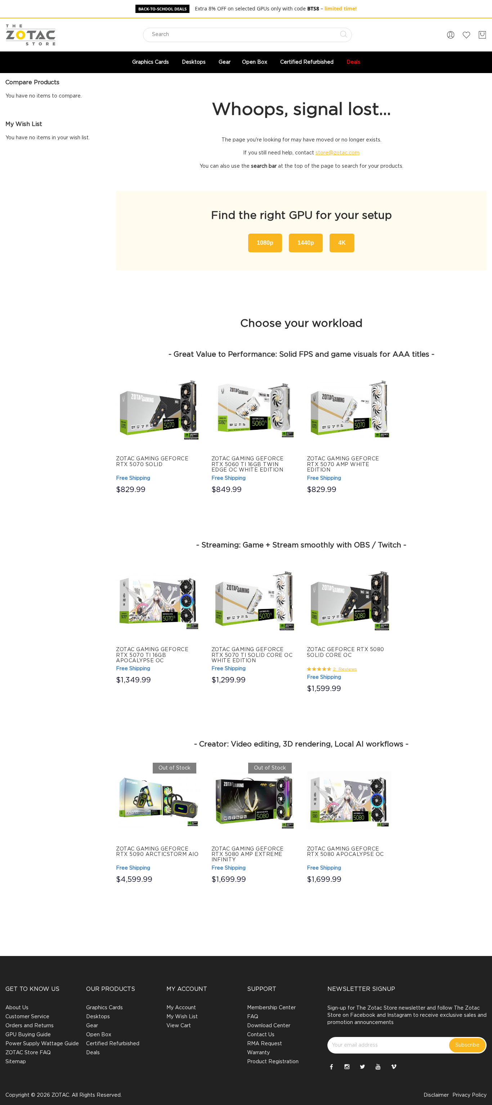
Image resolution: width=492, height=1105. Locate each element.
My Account (181, 1007)
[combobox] (247, 35)
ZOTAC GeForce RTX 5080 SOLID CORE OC (345, 652)
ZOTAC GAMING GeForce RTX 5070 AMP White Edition (343, 464)
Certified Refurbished (112, 1043)
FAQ (252, 1016)
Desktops (98, 1016)
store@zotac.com (337, 152)
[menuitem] (151, 62)
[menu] (246, 62)
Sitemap (15, 1061)
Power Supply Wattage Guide (42, 1043)
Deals (93, 1052)
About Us (16, 1007)
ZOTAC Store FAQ (28, 1052)
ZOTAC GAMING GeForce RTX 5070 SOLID (152, 461)
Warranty (258, 1052)
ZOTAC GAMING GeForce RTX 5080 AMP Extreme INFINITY (247, 855)
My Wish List (182, 1016)
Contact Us (260, 1034)
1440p (306, 243)
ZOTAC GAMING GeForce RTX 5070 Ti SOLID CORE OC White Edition (252, 655)
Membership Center (271, 1007)
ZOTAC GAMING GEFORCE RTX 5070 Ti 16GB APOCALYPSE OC (152, 655)
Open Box (98, 1034)
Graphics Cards (104, 1007)
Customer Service (27, 1016)
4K (342, 243)
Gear (92, 1025)
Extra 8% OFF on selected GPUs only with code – (276, 8)
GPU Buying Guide (28, 1034)
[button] (450, 35)
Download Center (268, 1025)
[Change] (450, 35)
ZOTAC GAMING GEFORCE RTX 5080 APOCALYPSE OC (345, 852)
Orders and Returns (29, 1025)
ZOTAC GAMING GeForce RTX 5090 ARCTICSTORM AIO (157, 852)
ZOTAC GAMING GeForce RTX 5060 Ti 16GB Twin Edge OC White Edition (247, 464)
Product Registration (273, 1061)
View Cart (178, 1025)
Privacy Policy (469, 1095)
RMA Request (264, 1043)
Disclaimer (436, 1095)
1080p (265, 243)
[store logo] (30, 35)
